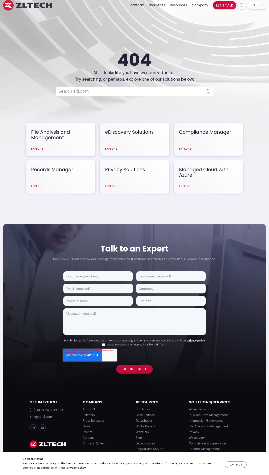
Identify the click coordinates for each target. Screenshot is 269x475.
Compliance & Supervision (207, 443)
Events (87, 432)
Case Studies (145, 415)
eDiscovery (197, 438)
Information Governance (206, 421)
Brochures (143, 409)
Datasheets (144, 421)
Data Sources (145, 443)
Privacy (194, 432)
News (86, 426)
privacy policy (196, 340)
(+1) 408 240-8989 (46, 409)
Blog (139, 438)
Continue (236, 464)
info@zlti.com (41, 416)
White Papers (145, 426)
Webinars (142, 432)
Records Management (204, 449)
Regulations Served (149, 449)
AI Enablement (199, 409)
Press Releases (93, 421)
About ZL (89, 409)
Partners (89, 415)
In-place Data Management (208, 415)
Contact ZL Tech (94, 443)
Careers (88, 438)
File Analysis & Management (208, 426)
